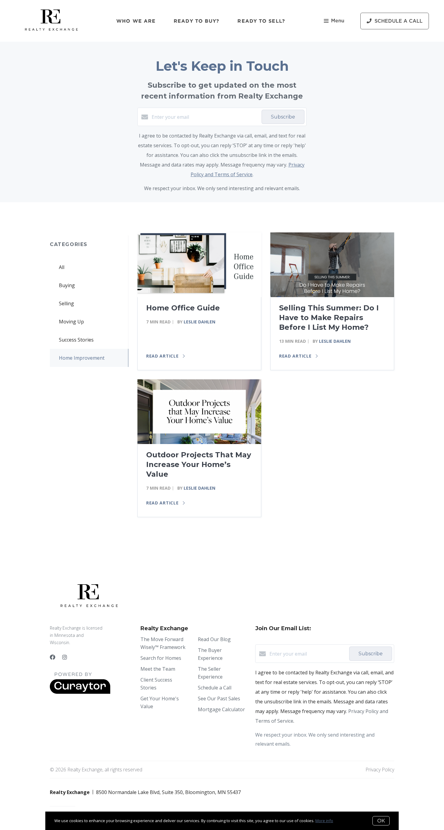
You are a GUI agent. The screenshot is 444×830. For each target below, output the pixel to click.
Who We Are (136, 21)
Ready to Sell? (261, 21)
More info (324, 820)
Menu (337, 20)
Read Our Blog (214, 639)
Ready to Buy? (196, 21)
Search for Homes (160, 658)
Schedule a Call (214, 687)
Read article (163, 356)
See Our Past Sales (219, 698)
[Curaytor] (80, 692)
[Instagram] (64, 657)
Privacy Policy (379, 769)
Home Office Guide (183, 307)
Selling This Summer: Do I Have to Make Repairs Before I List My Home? (329, 317)
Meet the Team (157, 669)
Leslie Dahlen (199, 322)
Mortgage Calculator (221, 709)
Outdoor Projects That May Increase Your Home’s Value (198, 464)
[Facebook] (52, 657)
